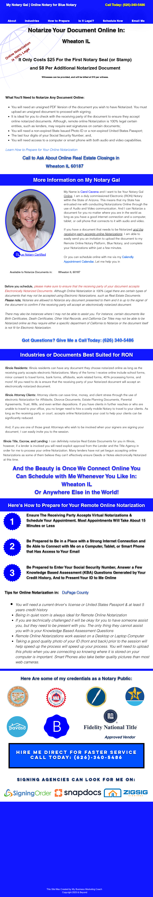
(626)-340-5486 (134, 5)
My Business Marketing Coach (87, 889)
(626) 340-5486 (118, 340)
